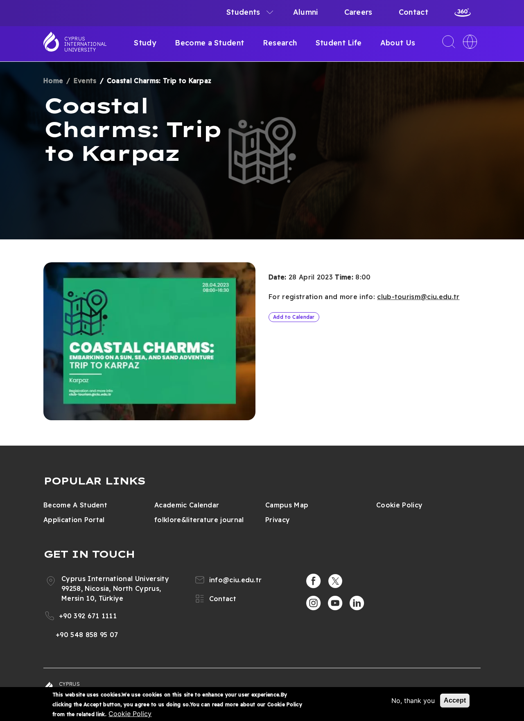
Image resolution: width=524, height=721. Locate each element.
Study (145, 42)
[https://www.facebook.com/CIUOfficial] (313, 581)
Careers (358, 12)
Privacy (277, 520)
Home (53, 81)
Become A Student (75, 505)
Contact (413, 12)
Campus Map (286, 505)
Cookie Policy (399, 505)
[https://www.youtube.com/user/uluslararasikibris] (335, 603)
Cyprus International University (85, 44)
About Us (398, 42)
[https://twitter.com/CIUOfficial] (335, 581)
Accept (455, 700)
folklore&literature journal (199, 520)
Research (280, 42)
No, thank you (413, 700)
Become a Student (209, 42)
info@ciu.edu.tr (235, 580)
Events (85, 81)
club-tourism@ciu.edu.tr (418, 297)
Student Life (339, 42)
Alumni (305, 12)
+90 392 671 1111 (88, 616)
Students (243, 12)
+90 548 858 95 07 (87, 635)
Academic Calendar (186, 505)
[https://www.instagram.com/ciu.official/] (313, 603)
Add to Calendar (294, 317)
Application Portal (74, 520)
